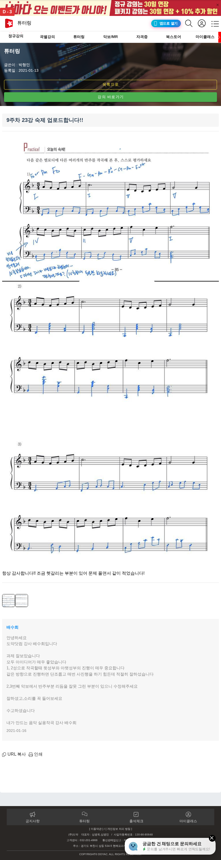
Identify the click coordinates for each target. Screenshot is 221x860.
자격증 (142, 37)
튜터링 (79, 37)
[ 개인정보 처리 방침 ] (119, 828)
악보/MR (110, 37)
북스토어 (173, 37)
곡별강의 (47, 37)
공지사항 (33, 821)
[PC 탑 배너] (110, 8)
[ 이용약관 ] (96, 828)
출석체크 (136, 821)
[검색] (191, 23)
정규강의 (15, 36)
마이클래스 (205, 37)
